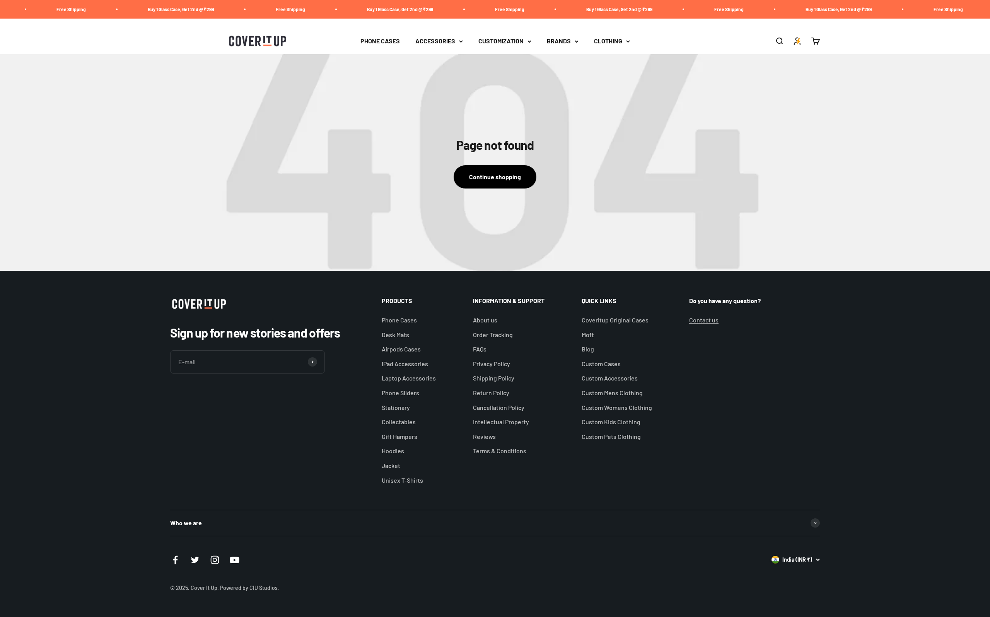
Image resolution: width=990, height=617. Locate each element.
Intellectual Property (501, 421)
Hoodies (393, 450)
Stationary (396, 407)
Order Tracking (493, 334)
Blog (588, 349)
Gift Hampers (399, 436)
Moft (588, 334)
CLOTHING (608, 41)
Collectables (399, 421)
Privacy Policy (491, 363)
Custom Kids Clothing (611, 421)
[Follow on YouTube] (234, 560)
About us (485, 320)
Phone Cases (399, 320)
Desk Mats (395, 334)
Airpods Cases (401, 349)
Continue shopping (495, 176)
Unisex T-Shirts (402, 480)
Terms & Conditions (499, 450)
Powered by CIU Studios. (249, 587)
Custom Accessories (610, 378)
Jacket (391, 465)
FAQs (479, 349)
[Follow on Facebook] (175, 560)
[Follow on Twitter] (195, 560)
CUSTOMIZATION (501, 41)
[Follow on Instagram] (215, 560)
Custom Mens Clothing (612, 392)
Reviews (484, 436)
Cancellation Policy (498, 407)
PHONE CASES (380, 41)
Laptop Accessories (409, 378)
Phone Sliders (400, 392)
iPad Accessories (405, 363)
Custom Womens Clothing (617, 407)
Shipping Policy (493, 378)
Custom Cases (601, 363)
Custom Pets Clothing (611, 436)
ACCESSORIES (435, 41)
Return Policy (491, 392)
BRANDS (559, 41)
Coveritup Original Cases (615, 320)
